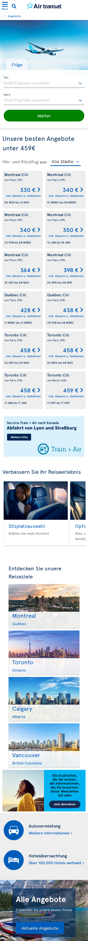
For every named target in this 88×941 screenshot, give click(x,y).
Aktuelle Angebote (40, 928)
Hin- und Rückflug (20, 161)
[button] (17, 64)
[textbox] (44, 82)
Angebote (14, 16)
